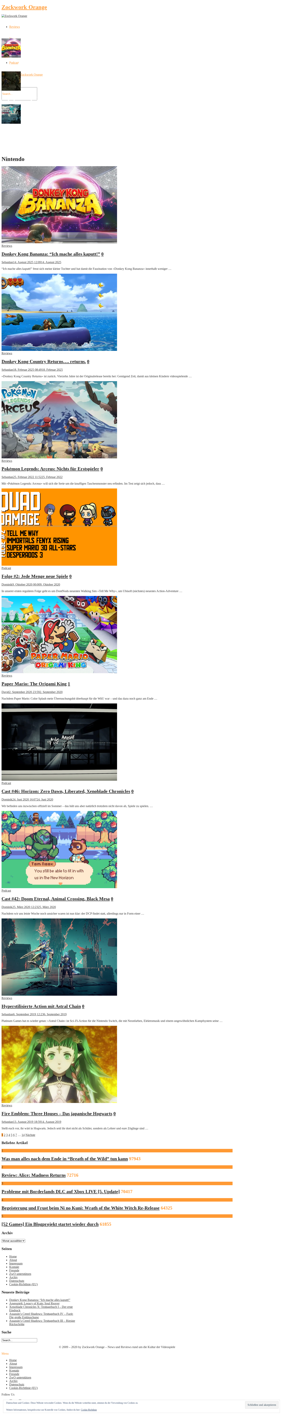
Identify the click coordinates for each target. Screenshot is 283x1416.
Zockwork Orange (24, 7)
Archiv (13, 1277)
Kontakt (14, 1267)
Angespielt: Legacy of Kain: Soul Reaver (34, 1303)
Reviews (14, 26)
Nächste (30, 1135)
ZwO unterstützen (20, 1274)
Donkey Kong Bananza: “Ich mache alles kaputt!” (39, 1300)
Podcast (6, 568)
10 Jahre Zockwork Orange (26, 74)
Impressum (16, 1263)
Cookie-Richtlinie (89, 1409)
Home (13, 1256)
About (13, 1260)
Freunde (14, 1270)
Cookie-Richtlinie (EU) (23, 1284)
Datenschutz (16, 1280)
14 (23, 1135)
